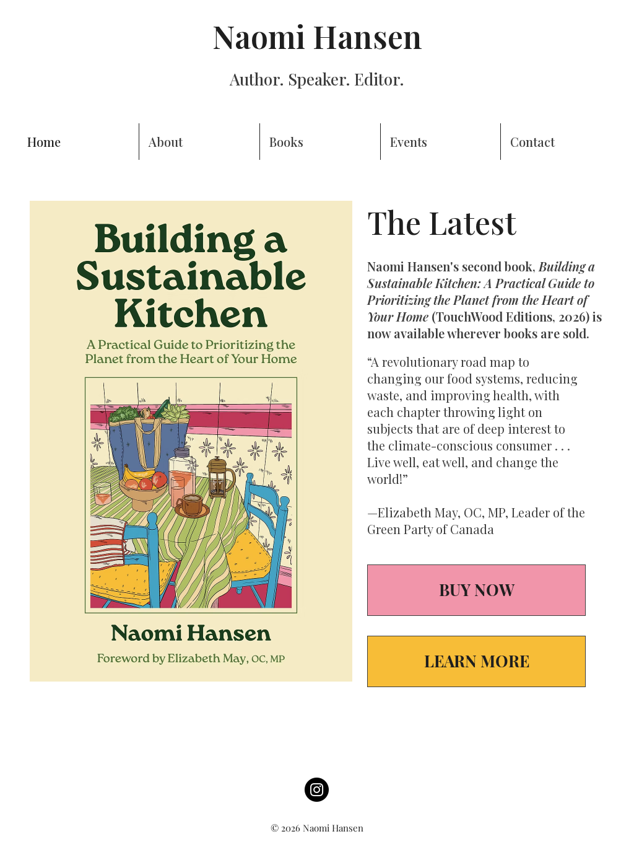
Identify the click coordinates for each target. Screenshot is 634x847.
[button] (320, 141)
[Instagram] (317, 790)
